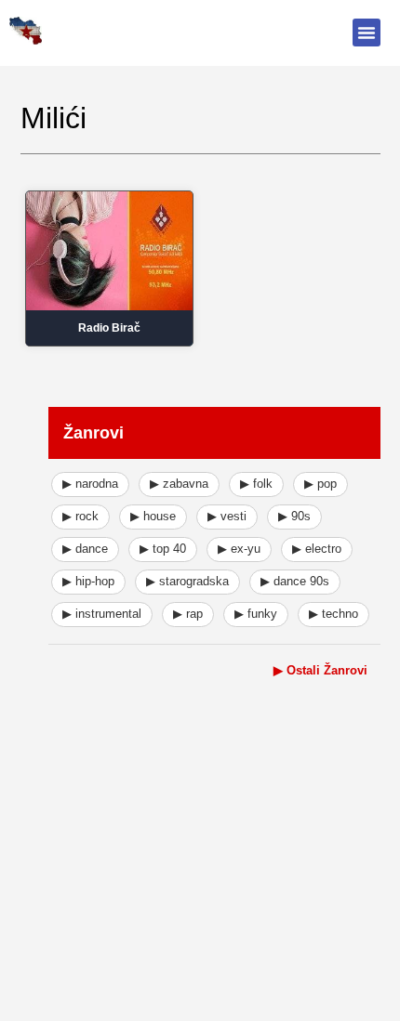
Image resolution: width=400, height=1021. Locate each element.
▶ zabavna (179, 484)
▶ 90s (294, 516)
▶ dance (85, 549)
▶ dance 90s (294, 581)
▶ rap (188, 614)
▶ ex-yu (239, 549)
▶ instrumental (101, 614)
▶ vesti (227, 516)
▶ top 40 (163, 549)
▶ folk (256, 484)
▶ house (153, 516)
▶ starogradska (187, 581)
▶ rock (80, 516)
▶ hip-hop (88, 581)
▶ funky (255, 614)
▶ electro (316, 549)
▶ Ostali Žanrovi (320, 670)
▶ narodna (90, 484)
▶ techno (333, 614)
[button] (366, 32)
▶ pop (320, 484)
